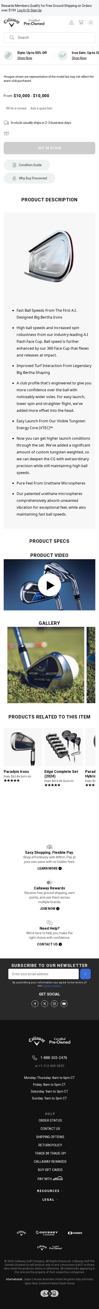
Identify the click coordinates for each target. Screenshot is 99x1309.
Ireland (54, 1283)
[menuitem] (71, 22)
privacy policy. (52, 985)
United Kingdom (65, 1279)
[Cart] (81, 22)
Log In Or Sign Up (29, 10)
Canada (37, 1279)
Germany (87, 1279)
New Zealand (40, 1283)
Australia (48, 1279)
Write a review (16, 108)
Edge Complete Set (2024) (61, 774)
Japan (27, 1279)
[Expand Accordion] (62, 1190)
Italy (78, 1279)
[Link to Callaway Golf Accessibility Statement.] (49, 1293)
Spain (28, 1283)
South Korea (67, 1283)
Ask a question (41, 108)
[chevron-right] (85, 974)
